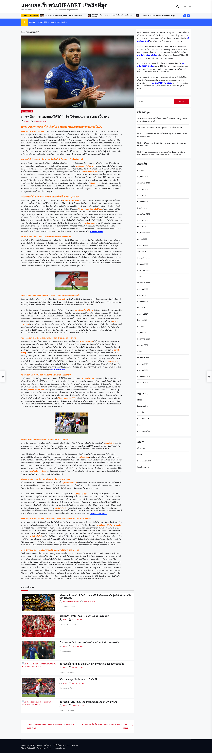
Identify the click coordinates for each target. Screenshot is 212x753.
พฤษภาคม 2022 (143, 270)
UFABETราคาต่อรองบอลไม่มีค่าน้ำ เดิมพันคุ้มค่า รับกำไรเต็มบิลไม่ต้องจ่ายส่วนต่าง (162, 135)
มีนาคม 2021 (142, 351)
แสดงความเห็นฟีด (144, 461)
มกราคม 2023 (142, 220)
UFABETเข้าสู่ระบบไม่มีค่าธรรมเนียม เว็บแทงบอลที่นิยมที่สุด (62, 16)
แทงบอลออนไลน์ (27, 111)
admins (26, 122)
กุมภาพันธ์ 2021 (143, 358)
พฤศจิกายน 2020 (143, 376)
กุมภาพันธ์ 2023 (143, 214)
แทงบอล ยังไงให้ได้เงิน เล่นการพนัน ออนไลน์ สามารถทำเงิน (88, 701)
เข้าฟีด (139, 455)
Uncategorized (142, 406)
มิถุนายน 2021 (142, 333)
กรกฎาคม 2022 (143, 258)
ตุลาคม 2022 (142, 239)
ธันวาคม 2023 (142, 195)
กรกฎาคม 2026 (143, 170)
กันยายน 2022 (142, 245)
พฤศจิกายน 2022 (143, 233)
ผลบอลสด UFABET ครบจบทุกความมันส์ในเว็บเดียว (84, 616)
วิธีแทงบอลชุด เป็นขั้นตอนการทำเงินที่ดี (78, 679)
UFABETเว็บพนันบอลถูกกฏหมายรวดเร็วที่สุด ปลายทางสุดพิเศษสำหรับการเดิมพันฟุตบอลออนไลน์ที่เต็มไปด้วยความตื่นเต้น (161, 153)
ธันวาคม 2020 (142, 370)
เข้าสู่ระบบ (141, 448)
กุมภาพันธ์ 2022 (143, 283)
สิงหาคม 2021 (142, 320)
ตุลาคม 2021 (142, 308)
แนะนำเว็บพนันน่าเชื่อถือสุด (148, 55)
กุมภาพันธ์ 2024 (143, 183)
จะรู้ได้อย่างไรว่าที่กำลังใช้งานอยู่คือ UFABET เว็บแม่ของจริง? (160, 128)
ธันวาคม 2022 (142, 227)
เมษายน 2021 (142, 345)
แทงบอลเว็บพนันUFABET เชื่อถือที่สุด (64, 5)
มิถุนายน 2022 (142, 264)
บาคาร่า (140, 425)
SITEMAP (32, 22)
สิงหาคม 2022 (142, 252)
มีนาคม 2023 (142, 208)
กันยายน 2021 (142, 314)
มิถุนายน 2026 (142, 177)
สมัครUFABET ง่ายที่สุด (59, 22)
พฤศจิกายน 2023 (143, 202)
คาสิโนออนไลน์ (143, 419)
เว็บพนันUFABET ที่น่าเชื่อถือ (161, 83)
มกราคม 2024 (142, 189)
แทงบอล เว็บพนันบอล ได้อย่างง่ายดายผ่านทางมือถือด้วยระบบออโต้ (92, 663)
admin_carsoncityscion (71, 601)
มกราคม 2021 (142, 364)
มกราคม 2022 (142, 289)
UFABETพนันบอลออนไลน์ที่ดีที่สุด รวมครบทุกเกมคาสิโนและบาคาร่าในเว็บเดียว (162, 144)
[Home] (24, 22)
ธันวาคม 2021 (142, 295)
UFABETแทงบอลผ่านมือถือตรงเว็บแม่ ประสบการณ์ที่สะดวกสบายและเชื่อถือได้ (109, 15)
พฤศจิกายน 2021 (143, 301)
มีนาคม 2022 (142, 276)
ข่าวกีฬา (140, 412)
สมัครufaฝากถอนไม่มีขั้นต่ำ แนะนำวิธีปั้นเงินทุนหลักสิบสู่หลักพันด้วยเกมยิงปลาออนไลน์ (95, 596)
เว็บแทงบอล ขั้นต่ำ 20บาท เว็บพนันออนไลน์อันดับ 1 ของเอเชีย (89, 642)
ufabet (139, 400)
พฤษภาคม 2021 (143, 339)
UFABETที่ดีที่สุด (43, 22)
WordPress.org (143, 467)
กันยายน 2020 (142, 383)
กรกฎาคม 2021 (143, 326)
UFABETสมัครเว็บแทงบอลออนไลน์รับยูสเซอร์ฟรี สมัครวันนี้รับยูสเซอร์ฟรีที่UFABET (160, 15)
